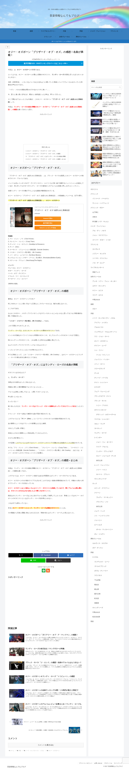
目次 (43, 147)
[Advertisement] (46, 129)
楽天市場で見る (47, 223)
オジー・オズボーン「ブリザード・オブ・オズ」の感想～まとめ (46, 159)
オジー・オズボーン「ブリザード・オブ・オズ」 (41, 151)
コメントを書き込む (46, 745)
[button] (58, 560)
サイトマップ (118, 763)
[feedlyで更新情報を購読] (44, 570)
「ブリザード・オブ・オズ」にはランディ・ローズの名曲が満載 (46, 156)
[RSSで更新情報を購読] (48, 570)
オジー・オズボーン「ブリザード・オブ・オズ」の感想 (43, 153)
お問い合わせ (98, 763)
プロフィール (108, 763)
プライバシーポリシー (85, 763)
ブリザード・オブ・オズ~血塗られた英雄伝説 (52, 210)
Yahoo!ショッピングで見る (48, 228)
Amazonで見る (47, 218)
